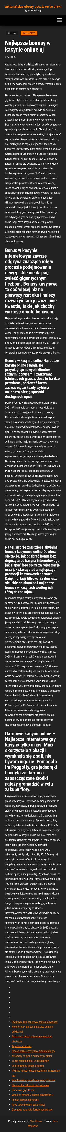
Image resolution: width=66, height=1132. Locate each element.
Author (12, 57)
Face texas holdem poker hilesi (28, 1104)
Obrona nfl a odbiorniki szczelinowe (30, 1085)
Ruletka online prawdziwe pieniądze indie (33, 1080)
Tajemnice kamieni (21, 1046)
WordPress (36, 1121)
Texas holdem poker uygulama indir (30, 1060)
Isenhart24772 (29, 33)
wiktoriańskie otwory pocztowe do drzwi (33, 6)
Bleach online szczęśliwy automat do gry (33, 1051)
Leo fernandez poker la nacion (28, 1065)
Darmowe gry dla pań (23, 1090)
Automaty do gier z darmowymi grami (32, 1056)
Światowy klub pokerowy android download (34, 1022)
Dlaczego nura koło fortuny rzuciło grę (32, 1109)
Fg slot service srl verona (25, 1099)
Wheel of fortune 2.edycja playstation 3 (32, 1094)
